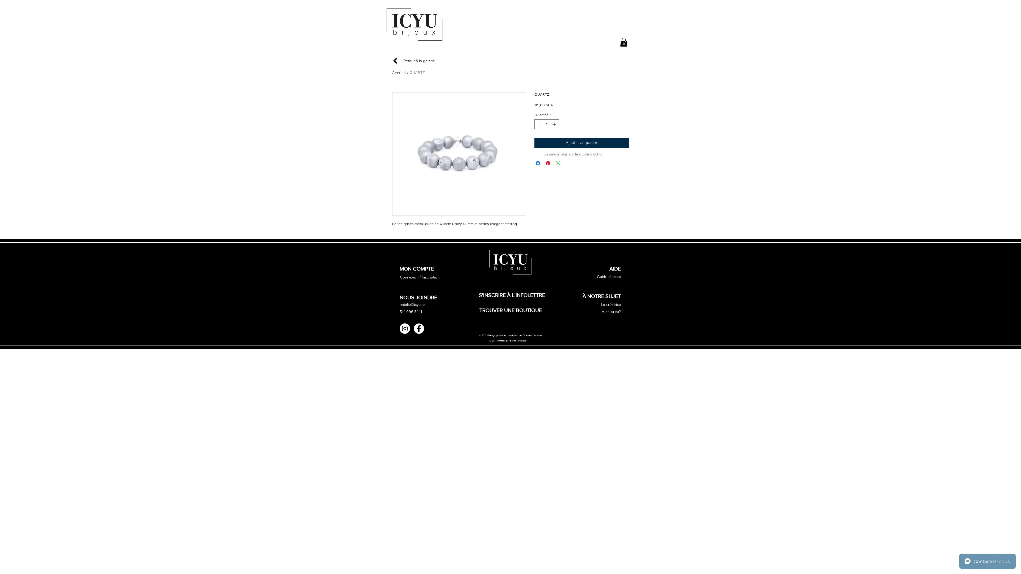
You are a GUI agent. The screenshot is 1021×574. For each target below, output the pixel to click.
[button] (623, 42)
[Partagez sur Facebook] (538, 163)
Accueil (399, 73)
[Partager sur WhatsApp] (558, 163)
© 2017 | (493, 340)
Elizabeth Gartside (532, 335)
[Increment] (554, 124)
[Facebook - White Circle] (419, 328)
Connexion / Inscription (420, 277)
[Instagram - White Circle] (405, 328)
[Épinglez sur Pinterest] (548, 163)
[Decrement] (538, 124)
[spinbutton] (546, 124)
